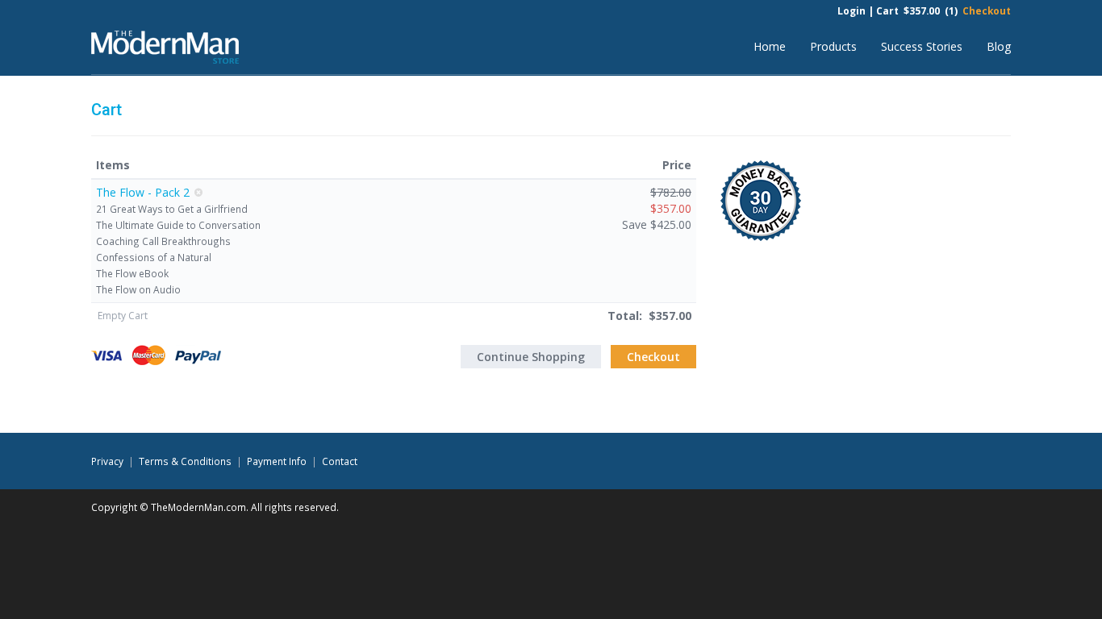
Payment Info (277, 461)
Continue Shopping (531, 356)
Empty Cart (123, 315)
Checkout (986, 10)
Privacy (107, 461)
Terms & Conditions (185, 461)
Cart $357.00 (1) (917, 10)
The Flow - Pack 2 (143, 192)
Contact (339, 461)
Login (851, 10)
